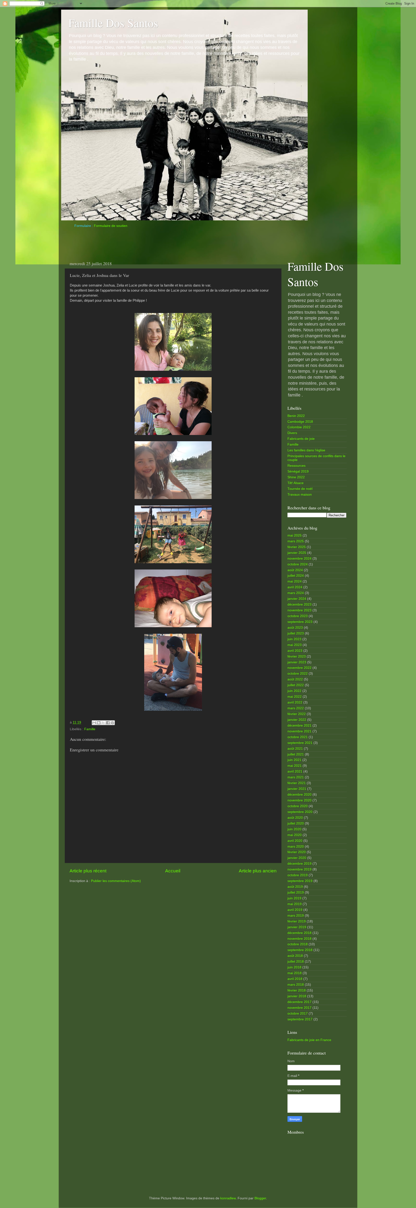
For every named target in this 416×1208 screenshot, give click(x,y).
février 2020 (296, 852)
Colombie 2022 (299, 427)
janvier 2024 (296, 599)
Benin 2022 (296, 416)
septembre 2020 (299, 812)
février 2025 (296, 547)
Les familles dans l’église (306, 450)
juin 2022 (294, 691)
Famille (89, 729)
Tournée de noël (299, 489)
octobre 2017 (297, 1013)
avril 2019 (294, 910)
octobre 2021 (297, 737)
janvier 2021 (296, 789)
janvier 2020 (296, 858)
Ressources (296, 465)
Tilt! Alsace (295, 483)
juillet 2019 (295, 892)
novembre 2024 (299, 558)
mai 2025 (294, 535)
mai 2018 (294, 973)
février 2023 (296, 656)
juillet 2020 (295, 823)
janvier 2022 (296, 720)
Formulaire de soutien (110, 226)
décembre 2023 (299, 604)
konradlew (228, 1198)
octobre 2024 (297, 564)
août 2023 (295, 627)
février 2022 (296, 714)
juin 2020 (294, 829)
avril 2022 (294, 702)
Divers (292, 433)
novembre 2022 (299, 668)
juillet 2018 (295, 961)
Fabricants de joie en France (309, 1040)
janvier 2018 (296, 996)
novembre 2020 (299, 800)
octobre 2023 (297, 616)
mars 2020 (295, 846)
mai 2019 (294, 904)
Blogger (260, 1198)
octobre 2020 (297, 806)
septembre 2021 (299, 743)
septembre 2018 (299, 950)
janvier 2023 (296, 662)
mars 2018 (295, 984)
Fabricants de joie (301, 439)
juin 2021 (294, 760)
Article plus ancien (258, 870)
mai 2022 (294, 696)
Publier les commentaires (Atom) (116, 881)
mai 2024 (294, 581)
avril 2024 (294, 587)
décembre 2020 (299, 794)
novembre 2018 (299, 938)
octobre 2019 (297, 875)
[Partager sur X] (103, 722)
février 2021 (296, 783)
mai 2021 (294, 765)
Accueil (172, 870)
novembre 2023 (299, 610)
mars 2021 (295, 777)
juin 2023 (294, 639)
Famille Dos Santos (113, 22)
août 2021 (295, 748)
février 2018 (296, 990)
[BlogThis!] (98, 722)
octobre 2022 (297, 673)
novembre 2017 (299, 1008)
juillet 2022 (295, 685)
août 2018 (295, 956)
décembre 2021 (299, 725)
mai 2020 (294, 835)
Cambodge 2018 (300, 421)
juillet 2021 (295, 754)
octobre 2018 (297, 944)
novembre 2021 (299, 731)
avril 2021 (294, 771)
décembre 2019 (299, 863)
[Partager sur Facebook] (107, 722)
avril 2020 (294, 841)
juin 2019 (294, 898)
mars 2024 (295, 593)
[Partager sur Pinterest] (112, 722)
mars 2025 (295, 541)
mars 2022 (295, 708)
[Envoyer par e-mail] (94, 722)
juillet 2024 (295, 575)
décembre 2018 (299, 933)
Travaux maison (299, 494)
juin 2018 (294, 967)
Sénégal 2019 (298, 471)
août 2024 (295, 570)
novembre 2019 (299, 869)
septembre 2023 (299, 622)
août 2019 (295, 886)
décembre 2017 (299, 1002)
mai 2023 (294, 645)
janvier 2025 (296, 553)
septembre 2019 (299, 881)
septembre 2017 (299, 1019)
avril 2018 (294, 979)
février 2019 (296, 921)
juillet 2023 (295, 633)
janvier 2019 (296, 927)
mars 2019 (295, 915)
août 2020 (295, 817)
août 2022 (295, 679)
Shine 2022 (296, 477)
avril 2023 (294, 650)
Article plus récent (88, 870)
